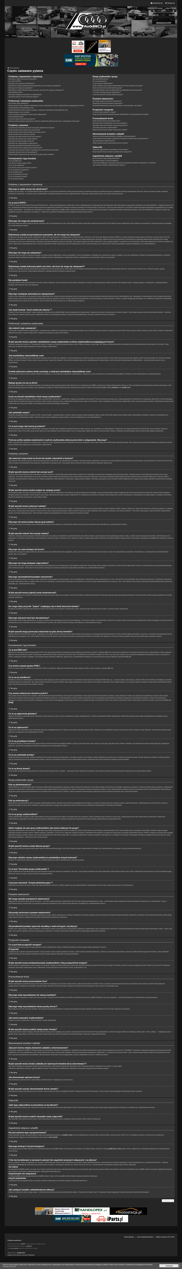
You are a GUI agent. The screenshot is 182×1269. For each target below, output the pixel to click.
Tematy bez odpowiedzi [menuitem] (155, 8)
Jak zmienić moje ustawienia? (19, 103)
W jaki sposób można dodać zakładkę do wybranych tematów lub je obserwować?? (121, 138)
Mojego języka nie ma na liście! (19, 112)
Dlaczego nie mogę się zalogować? (21, 88)
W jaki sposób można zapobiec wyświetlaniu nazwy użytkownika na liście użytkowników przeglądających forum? (46, 105)
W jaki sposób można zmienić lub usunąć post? (24, 130)
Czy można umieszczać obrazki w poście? (23, 167)
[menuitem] (18, 1255)
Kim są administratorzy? (101, 79)
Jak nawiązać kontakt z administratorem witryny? (109, 165)
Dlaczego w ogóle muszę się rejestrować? (23, 79)
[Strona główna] (91, 21)
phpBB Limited (68, 1135)
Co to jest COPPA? (15, 81)
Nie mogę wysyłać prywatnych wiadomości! (107, 101)
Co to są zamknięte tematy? (18, 176)
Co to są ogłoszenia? (16, 172)
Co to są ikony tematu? (16, 179)
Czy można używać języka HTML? (20, 163)
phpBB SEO (21, 1253)
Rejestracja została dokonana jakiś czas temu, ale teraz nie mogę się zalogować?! (36, 90)
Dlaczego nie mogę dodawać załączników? (23, 143)
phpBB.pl (115, 387)
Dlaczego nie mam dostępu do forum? (21, 141)
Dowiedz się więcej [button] (9, 1266)
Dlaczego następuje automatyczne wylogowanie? (25, 94)
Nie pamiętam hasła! (15, 92)
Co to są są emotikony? (16, 165)
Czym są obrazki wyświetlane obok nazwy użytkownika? (27, 114)
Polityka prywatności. (15, 1240)
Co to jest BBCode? (15, 161)
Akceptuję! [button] (169, 1266)
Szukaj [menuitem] (14, 36)
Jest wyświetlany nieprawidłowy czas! (21, 108)
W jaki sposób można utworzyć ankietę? (22, 134)
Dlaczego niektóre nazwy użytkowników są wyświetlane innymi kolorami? (117, 90)
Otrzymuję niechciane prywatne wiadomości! (108, 103)
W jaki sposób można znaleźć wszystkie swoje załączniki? (112, 152)
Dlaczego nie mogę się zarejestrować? (22, 83)
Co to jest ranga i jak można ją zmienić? (22, 119)
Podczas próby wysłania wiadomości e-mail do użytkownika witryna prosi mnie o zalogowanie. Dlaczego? (44, 121)
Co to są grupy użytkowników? (103, 83)
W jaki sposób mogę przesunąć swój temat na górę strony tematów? (31, 154)
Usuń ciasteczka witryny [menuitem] (145, 1237)
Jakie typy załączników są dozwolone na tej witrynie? (110, 149)
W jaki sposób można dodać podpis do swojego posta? (27, 132)
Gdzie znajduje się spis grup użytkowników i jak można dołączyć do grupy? (118, 86)
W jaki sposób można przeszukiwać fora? (106, 121)
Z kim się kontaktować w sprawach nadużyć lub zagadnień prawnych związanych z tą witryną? (124, 163)
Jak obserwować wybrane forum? (104, 141)
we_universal (14, 1248)
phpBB (23, 1244)
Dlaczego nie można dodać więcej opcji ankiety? (25, 136)
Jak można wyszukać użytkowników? (105, 127)
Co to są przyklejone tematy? (18, 174)
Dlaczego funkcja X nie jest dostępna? (105, 160)
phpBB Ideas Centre (114, 1149)
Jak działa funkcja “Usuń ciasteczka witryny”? (24, 97)
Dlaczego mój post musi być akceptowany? (23, 152)
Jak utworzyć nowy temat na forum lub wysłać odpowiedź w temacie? (32, 128)
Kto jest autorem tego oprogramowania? (106, 158)
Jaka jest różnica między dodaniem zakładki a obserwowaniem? (114, 136)
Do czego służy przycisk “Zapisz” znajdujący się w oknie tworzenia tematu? (34, 150)
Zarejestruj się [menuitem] (157, 3)
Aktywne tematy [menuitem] (171, 8)
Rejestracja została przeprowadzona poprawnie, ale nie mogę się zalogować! (35, 86)
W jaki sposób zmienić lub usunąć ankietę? (23, 139)
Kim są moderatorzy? (100, 81)
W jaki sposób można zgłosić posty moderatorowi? (25, 148)
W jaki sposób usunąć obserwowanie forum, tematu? (110, 143)
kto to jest (21, 1165)
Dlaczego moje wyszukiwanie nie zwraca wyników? (110, 123)
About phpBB (53, 1137)
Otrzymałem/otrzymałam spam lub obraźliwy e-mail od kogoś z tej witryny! (117, 105)
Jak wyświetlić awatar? (16, 117)
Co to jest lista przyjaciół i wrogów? (104, 112)
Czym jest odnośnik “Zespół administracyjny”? (108, 94)
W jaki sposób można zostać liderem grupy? (107, 88)
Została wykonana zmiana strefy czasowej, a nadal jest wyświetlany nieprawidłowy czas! (38, 110)
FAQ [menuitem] (7, 36)
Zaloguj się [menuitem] (171, 3)
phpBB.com (126, 387)
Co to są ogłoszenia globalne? (19, 170)
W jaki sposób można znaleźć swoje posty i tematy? (110, 130)
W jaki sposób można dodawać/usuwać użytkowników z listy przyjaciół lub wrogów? (121, 114)
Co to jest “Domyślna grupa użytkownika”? (107, 92)
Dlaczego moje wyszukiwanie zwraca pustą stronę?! (110, 125)
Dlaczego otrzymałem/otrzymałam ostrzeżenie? (24, 145)
